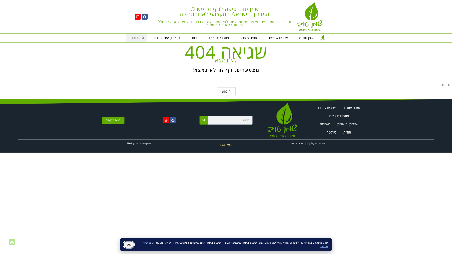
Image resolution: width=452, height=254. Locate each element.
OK (129, 244)
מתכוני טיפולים (219, 38)
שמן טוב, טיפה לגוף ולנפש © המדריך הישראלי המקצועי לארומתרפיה (225, 11)
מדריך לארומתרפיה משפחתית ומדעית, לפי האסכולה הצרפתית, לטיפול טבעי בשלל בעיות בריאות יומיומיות (224, 23)
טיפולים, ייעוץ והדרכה (167, 38)
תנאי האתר (226, 144)
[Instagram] (138, 17)
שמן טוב (307, 38)
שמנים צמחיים (249, 38)
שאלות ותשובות (347, 124)
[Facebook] (145, 17)
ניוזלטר (331, 132)
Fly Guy (310, 143)
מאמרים (325, 124)
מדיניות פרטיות (297, 143)
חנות (195, 38)
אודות (347, 132)
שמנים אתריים (278, 38)
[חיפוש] (204, 120)
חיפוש (226, 91)
